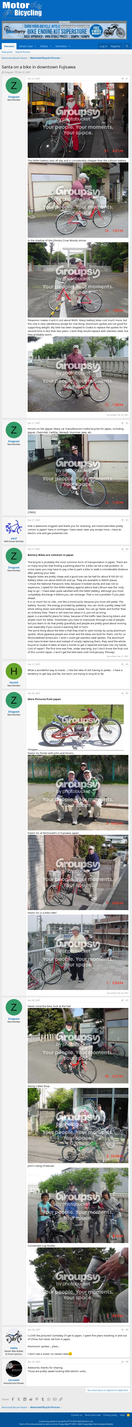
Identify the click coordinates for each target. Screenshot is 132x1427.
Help (122, 1415)
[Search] (127, 46)
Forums (9, 46)
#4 (127, 549)
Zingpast (8, 72)
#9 (127, 1361)
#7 (127, 1000)
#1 (127, 78)
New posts (7, 51)
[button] (35, 46)
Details (109, 1424)
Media (44, 46)
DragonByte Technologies (93, 1424)
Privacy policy (110, 1415)
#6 (127, 693)
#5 (127, 664)
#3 (127, 520)
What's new (26, 46)
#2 (127, 423)
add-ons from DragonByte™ (58, 1424)
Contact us (76, 1415)
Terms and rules (93, 1415)
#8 (127, 1329)
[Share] (122, 79)
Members (61, 46)
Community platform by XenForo (66, 1421)
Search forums (22, 51)
